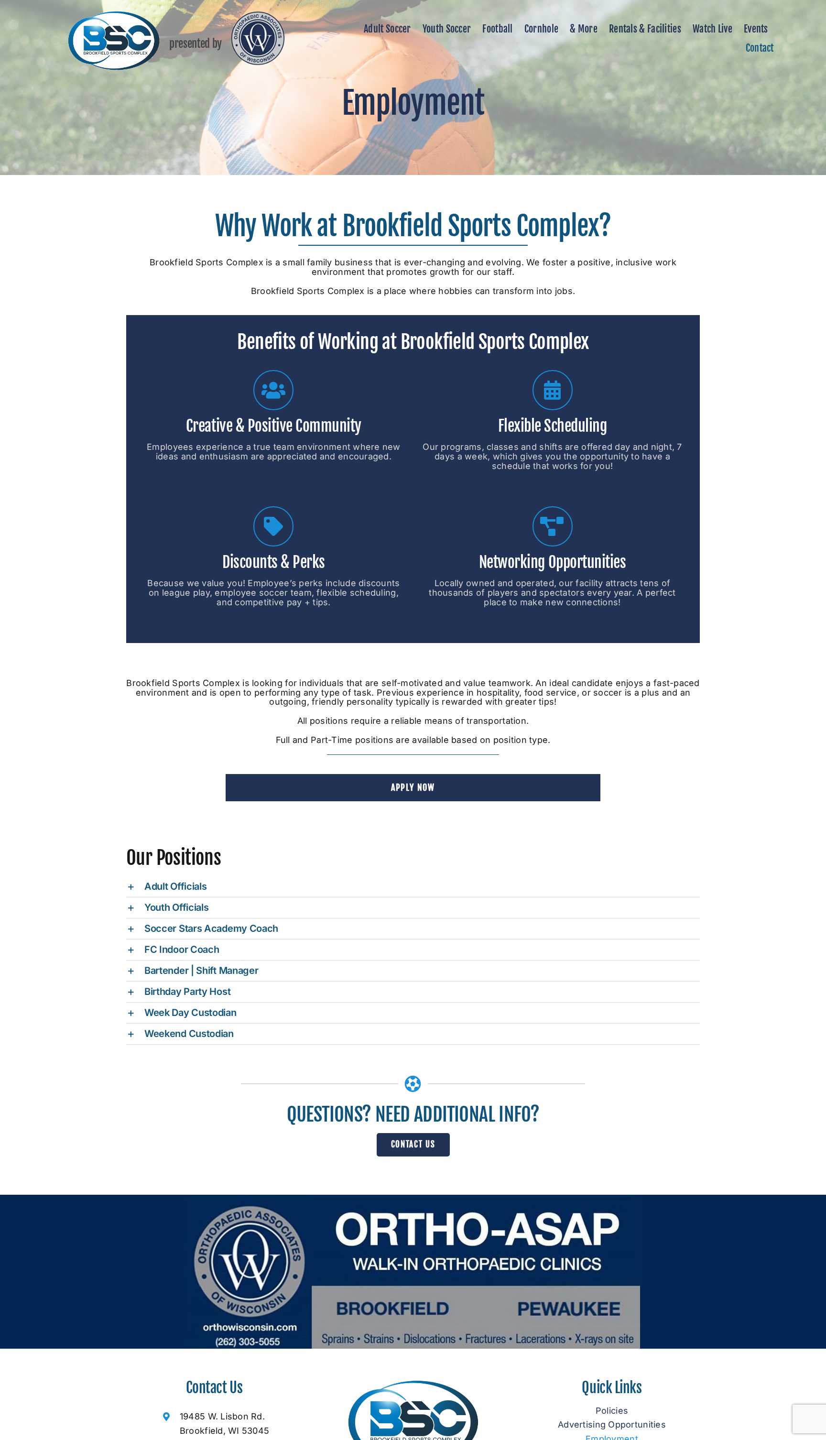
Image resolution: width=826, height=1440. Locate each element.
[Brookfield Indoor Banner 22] (413, 1199)
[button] (413, 886)
